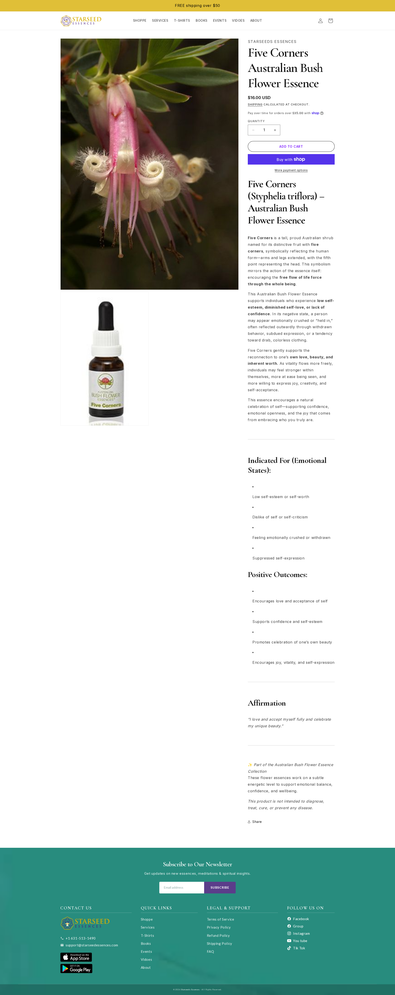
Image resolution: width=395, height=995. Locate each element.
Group (298, 926)
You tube (300, 941)
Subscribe (220, 887)
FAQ (210, 951)
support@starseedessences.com (92, 945)
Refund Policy (218, 935)
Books (146, 943)
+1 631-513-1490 (81, 938)
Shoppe (147, 919)
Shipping (255, 104)
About (146, 967)
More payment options (291, 170)
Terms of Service (220, 919)
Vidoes (146, 959)
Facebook (301, 919)
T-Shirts (147, 935)
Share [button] (257, 822)
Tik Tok (299, 948)
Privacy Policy (219, 927)
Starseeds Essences (190, 989)
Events (146, 951)
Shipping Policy (219, 943)
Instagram (301, 933)
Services (148, 927)
